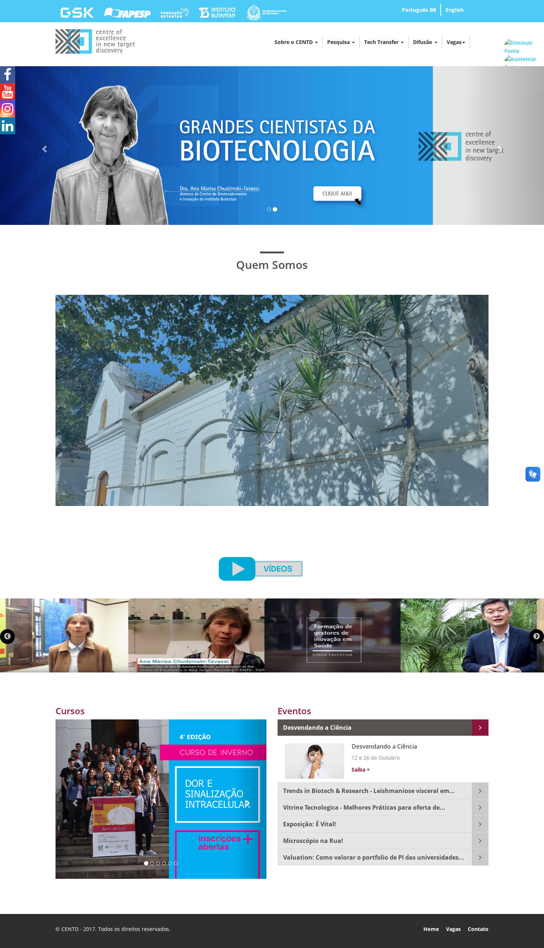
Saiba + (361, 769)
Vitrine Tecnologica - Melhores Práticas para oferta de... (364, 807)
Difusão (423, 41)
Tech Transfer (382, 41)
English (455, 9)
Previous (7, 636)
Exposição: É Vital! (309, 824)
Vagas (454, 41)
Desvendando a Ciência (317, 727)
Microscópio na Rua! (313, 841)
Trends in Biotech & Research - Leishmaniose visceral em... (369, 791)
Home (431, 928)
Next (536, 636)
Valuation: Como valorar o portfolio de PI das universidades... (373, 857)
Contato (478, 928)
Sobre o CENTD (294, 41)
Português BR (419, 9)
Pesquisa (339, 41)
